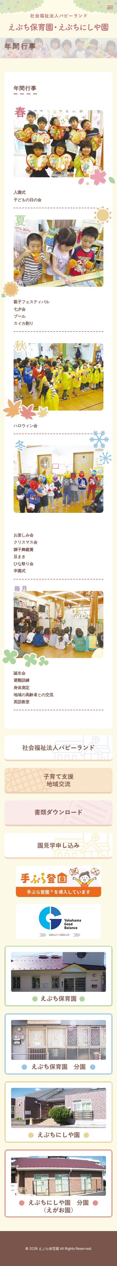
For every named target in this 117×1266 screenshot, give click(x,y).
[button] (109, 7)
